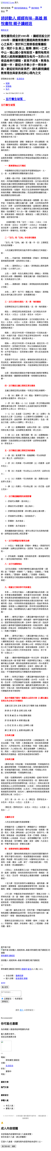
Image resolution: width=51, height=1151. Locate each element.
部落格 (8, 86)
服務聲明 (25, 1118)
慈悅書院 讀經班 (8, 956)
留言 (29, 969)
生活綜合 (20, 79)
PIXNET (11, 1116)
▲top (3, 983)
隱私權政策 (42, 1116)
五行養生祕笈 (16, 99)
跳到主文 (5, 30)
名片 (7, 89)
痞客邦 (24, 969)
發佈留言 (5, 1001)
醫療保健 (19, 976)
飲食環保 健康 (22, 978)
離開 (13, 1146)
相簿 (7, 83)
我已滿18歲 (6, 1146)
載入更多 (5, 987)
